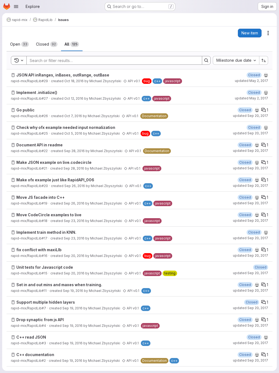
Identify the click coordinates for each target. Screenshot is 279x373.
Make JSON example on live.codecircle (54, 162)
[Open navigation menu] (16, 6)
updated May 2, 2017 (251, 81)
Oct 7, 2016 (73, 116)
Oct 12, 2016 (73, 98)
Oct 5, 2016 (73, 133)
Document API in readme (39, 145)
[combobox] (236, 60)
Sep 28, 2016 (74, 151)
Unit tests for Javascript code (44, 267)
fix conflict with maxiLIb (39, 249)
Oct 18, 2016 (74, 81)
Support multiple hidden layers (45, 302)
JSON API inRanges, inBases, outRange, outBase (62, 75)
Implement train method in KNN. (46, 232)
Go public (25, 110)
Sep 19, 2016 (73, 291)
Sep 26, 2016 (74, 186)
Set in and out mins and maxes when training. (59, 284)
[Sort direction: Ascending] (263, 60)
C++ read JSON (31, 337)
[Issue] (13, 75)
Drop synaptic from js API (40, 319)
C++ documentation (35, 354)
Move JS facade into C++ (40, 197)
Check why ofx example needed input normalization (65, 127)
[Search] (206, 60)
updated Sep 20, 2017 (250, 116)
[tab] (19, 44)
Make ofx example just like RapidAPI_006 (55, 179)
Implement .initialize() (36, 92)
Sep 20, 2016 (74, 256)
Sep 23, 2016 (74, 221)
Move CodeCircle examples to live (48, 214)
